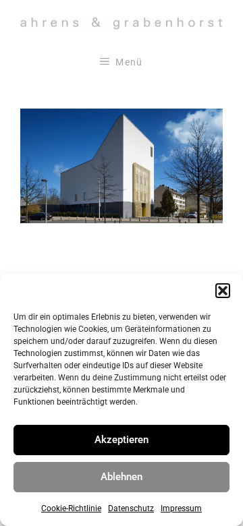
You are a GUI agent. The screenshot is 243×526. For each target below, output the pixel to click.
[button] (223, 290)
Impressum (181, 508)
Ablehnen (121, 477)
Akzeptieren (121, 440)
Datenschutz (131, 508)
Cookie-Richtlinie (71, 508)
